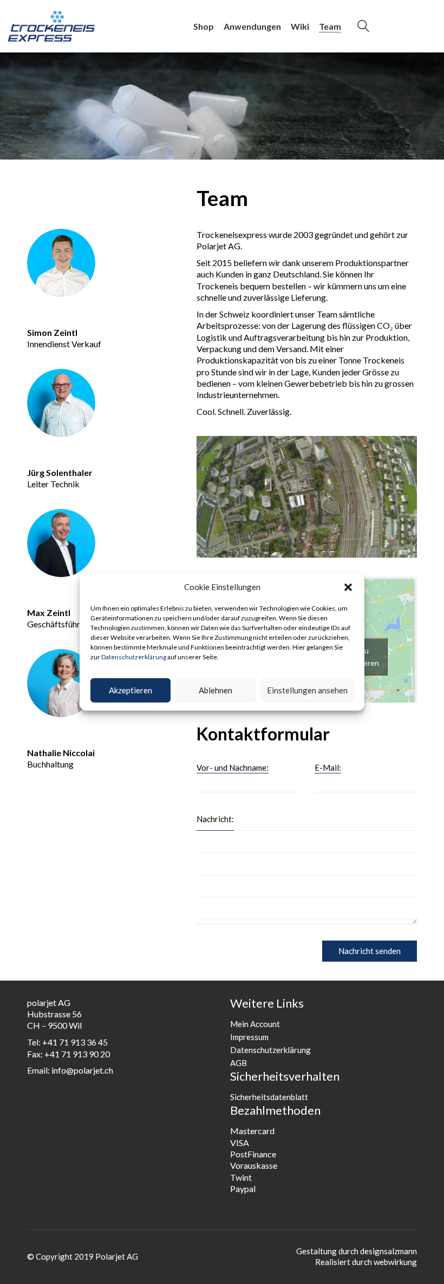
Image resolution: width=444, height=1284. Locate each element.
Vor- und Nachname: (233, 767)
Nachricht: (215, 819)
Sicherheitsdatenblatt (269, 1097)
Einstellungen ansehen (307, 690)
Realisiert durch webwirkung (366, 1262)
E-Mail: (328, 767)
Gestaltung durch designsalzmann (356, 1251)
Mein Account (255, 1024)
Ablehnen (215, 690)
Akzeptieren (130, 690)
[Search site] (363, 27)
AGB (238, 1063)
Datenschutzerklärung (133, 657)
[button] (348, 587)
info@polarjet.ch (82, 1070)
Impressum (249, 1037)
